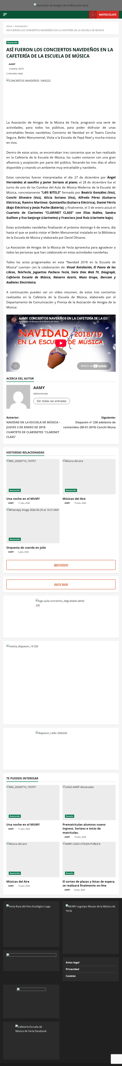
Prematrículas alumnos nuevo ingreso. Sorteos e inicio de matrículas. (84, 828)
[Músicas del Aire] (89, 476)
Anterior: (33, 427)
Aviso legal (72, 962)
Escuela (69, 816)
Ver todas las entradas (52, 401)
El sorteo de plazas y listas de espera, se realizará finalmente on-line (89, 883)
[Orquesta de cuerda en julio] (32, 525)
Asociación (12, 42)
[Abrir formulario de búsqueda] (85, 15)
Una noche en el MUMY (23, 499)
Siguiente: (89, 422)
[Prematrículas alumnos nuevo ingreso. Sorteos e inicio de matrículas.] (89, 802)
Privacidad (72, 969)
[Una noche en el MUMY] (32, 476)
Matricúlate (107, 14)
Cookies (71, 976)
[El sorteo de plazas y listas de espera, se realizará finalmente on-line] (89, 859)
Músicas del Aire (74, 499)
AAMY (12, 64)
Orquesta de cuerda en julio (26, 547)
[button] (5, 14)
